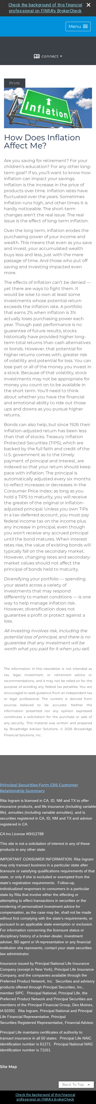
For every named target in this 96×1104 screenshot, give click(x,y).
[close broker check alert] (88, 5)
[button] (78, 26)
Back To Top (73, 1084)
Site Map (8, 1066)
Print (14, 83)
